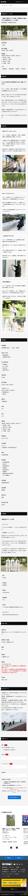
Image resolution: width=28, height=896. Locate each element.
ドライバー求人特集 (5, 876)
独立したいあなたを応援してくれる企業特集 (10, 873)
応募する (19, 857)
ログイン (23, 1)
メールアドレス (7, 763)
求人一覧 (5, 5)
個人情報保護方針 (11, 785)
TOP (2, 5)
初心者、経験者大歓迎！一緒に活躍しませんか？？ (11, 829)
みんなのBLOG (13, 871)
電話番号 (4, 772)
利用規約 (4, 785)
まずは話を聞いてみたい (9, 747)
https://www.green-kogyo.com (10, 614)
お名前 (5, 754)
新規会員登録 (18, 1)
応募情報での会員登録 (6, 779)
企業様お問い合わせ (14, 869)
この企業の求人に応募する (9, 749)
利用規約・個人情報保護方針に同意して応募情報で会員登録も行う (15, 782)
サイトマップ (11, 867)
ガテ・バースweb (21, 871)
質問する (9, 857)
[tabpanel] (11, 830)
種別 (4, 745)
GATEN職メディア (5, 871)
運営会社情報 (4, 867)
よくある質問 (22, 869)
